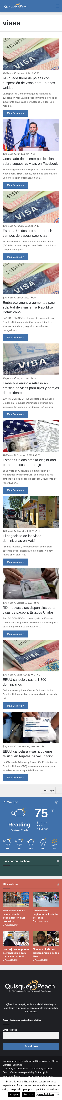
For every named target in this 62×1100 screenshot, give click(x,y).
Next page (49, 790)
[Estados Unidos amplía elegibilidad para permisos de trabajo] (31, 436)
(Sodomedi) (17, 1065)
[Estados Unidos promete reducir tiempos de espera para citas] (31, 207)
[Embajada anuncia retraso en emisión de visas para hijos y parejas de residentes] (31, 359)
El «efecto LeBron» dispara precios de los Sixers (46, 953)
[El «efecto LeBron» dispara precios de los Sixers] (46, 938)
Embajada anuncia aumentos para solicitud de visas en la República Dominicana (29, 307)
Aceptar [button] (14, 1094)
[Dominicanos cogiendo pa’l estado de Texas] (46, 899)
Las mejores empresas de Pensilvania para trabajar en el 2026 (16, 953)
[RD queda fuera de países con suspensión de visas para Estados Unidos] (31, 54)
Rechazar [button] (28, 1094)
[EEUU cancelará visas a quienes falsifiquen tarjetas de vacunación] (31, 727)
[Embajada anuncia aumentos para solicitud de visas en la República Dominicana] (31, 278)
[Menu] (57, 7)
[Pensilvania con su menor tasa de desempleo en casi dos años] (16, 899)
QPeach (9, 73)
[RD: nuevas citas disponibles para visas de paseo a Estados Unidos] (31, 583)
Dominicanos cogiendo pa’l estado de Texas (45, 914)
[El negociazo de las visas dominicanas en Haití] (31, 512)
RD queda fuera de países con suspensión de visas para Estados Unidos (29, 83)
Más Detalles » (15, 113)
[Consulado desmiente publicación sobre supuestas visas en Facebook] (31, 135)
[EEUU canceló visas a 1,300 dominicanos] (31, 655)
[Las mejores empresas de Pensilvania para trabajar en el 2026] (16, 938)
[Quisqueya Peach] (16, 6)
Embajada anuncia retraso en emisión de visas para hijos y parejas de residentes (31, 388)
